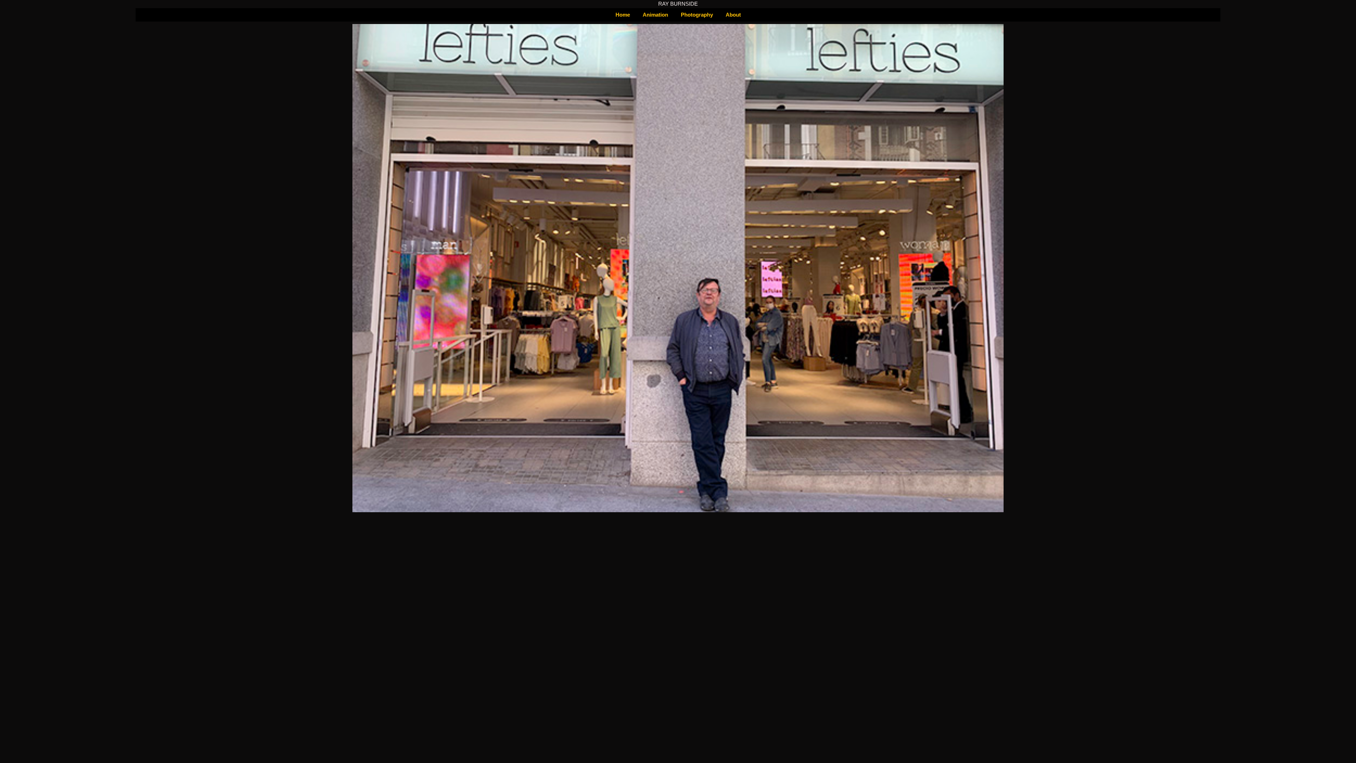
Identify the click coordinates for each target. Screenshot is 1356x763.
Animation (655, 15)
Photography (697, 15)
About (733, 15)
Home (622, 15)
